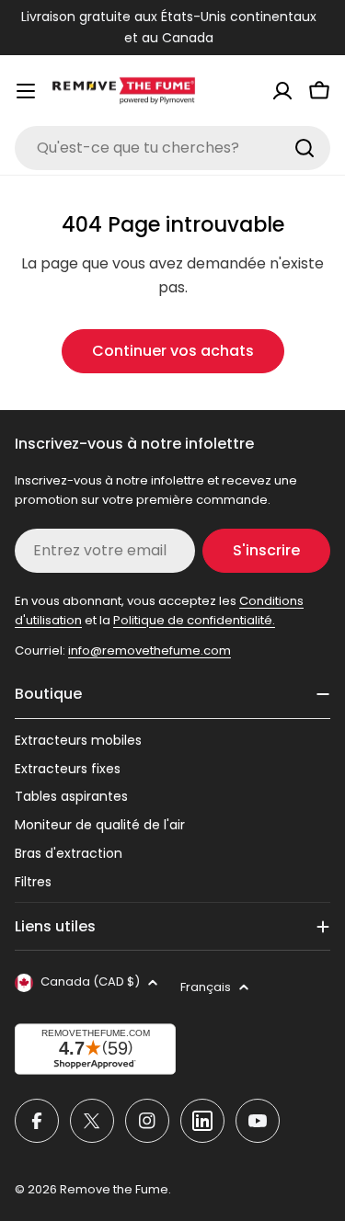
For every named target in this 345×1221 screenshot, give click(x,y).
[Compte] (282, 91)
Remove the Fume (114, 1189)
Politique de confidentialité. (194, 620)
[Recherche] (304, 148)
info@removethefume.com (149, 650)
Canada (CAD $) (90, 981)
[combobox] (172, 148)
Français (205, 987)
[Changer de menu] (26, 91)
